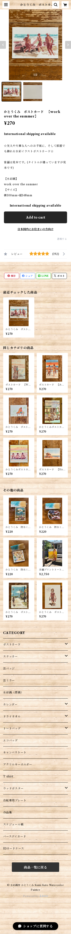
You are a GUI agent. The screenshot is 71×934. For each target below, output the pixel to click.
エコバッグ (10, 740)
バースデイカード (14, 836)
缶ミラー (9, 680)
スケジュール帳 (13, 824)
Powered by (31, 896)
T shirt (8, 776)
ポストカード (12, 644)
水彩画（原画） (13, 692)
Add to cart (35, 217)
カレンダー (10, 704)
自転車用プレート (14, 800)
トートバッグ (12, 728)
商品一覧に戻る (35, 867)
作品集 (7, 812)
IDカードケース (13, 848)
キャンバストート (14, 752)
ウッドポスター (13, 788)
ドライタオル (12, 716)
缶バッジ (9, 668)
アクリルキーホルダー (17, 764)
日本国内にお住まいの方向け (35, 229)
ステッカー (10, 656)
